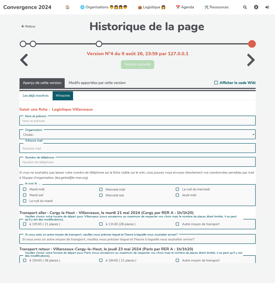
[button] (256, 7)
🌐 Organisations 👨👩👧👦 (103, 7)
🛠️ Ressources (216, 7)
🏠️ (67, 7)
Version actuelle (138, 64)
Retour (30, 26)
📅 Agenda (185, 7)
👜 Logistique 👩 (152, 7)
